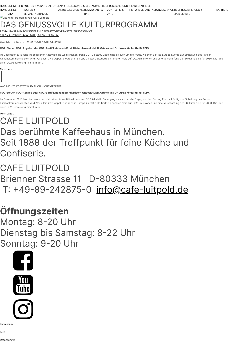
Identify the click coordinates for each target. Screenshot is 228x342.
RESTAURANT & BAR (93, 11)
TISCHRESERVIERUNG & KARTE (120, 5)
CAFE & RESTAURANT (89, 5)
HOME (3, 5)
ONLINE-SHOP (16, 5)
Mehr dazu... (7, 69)
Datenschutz (7, 339)
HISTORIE (135, 9)
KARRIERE (145, 5)
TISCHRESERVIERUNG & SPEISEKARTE (188, 11)
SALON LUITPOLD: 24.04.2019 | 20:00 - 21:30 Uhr (29, 35)
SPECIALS (78, 9)
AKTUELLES (69, 5)
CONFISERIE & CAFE (115, 11)
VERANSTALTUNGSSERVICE (157, 9)
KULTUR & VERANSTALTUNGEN (43, 5)
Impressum (6, 324)
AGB (2, 331)
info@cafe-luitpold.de (142, 189)
